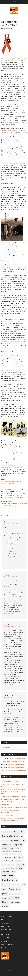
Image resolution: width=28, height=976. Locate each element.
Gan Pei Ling (5, 854)
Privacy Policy (4, 948)
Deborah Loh (7, 845)
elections (17, 848)
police (4, 894)
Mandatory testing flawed (8, 483)
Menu (15, 2)
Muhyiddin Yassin (6, 871)
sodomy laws (7, 506)
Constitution (18, 503)
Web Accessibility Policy (7, 944)
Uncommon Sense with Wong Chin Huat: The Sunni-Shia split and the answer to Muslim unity (13, 791)
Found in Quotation (16, 851)
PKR (18, 889)
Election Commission (7, 848)
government (12, 854)
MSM (8, 135)
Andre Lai (4, 770)
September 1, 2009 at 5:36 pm (12, 524)
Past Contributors (5, 926)
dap (24, 841)
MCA (3, 868)
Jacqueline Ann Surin (7, 861)
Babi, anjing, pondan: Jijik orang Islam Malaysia (14, 807)
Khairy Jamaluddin (19, 861)
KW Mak (4, 865)
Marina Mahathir (5, 489)
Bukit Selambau (5, 841)
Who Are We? (4, 919)
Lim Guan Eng (11, 865)
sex (2, 506)
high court (19, 854)
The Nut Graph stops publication (16, 758)
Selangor (4, 898)
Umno (5, 902)
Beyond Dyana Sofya (7, 815)
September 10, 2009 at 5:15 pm (12, 626)
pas (23, 884)
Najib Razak (7, 875)
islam (21, 857)
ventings (20, 506)
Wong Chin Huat (15, 902)
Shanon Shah (14, 898)
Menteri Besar (10, 868)
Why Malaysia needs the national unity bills (13, 796)
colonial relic (22, 157)
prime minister (18, 894)
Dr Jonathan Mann (18, 78)
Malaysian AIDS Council (16, 497)
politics (11, 894)
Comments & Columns (7, 938)
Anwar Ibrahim (19, 832)
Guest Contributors (6, 929)
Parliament (5, 885)
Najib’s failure (5, 804)
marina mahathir (21, 505)
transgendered (14, 506)
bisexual (13, 503)
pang (5, 575)
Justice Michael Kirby (17, 297)
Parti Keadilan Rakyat (16, 885)
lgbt (15, 505)
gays (6, 505)
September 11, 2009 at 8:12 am (12, 697)
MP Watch (19, 868)
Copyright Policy (5, 941)
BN (22, 836)
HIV (17, 364)
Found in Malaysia (6, 851)
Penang (4, 889)
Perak (11, 889)
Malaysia (20, 865)
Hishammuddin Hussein (7, 857)
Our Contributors (5, 923)
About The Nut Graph (6, 916)
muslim (14, 871)
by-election (16, 841)
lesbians (12, 505)
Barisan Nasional (10, 836)
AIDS (9, 503)
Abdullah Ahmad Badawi (7, 832)
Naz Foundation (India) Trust (11, 130)
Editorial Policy (5, 934)
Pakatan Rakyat (10, 880)
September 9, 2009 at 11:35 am (12, 577)
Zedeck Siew (5, 906)
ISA (15, 857)
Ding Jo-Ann (18, 845)
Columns (9, 501)
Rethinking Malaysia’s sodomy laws (11, 481)
